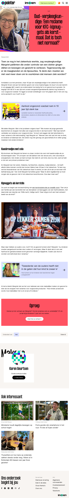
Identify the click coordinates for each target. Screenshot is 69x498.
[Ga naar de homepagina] (8, 3)
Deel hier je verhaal (34, 319)
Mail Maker (19, 377)
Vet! (49, 11)
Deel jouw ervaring (47, 3)
